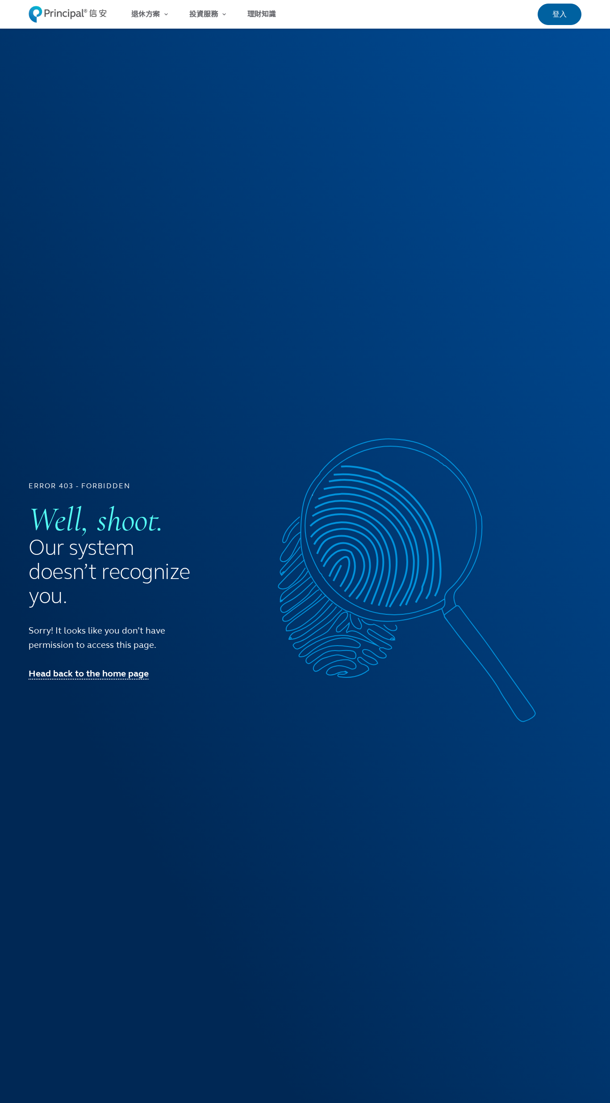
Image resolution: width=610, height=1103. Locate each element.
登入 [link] (559, 14)
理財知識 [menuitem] (261, 14)
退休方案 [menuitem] (145, 14)
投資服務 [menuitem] (203, 14)
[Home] (68, 14)
